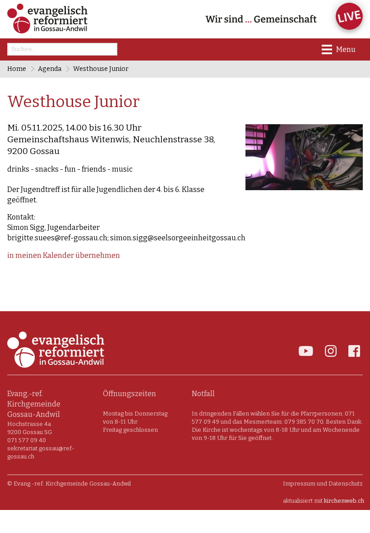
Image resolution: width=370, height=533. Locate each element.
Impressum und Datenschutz (323, 483)
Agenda (49, 69)
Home (16, 69)
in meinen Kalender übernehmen (63, 255)
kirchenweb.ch (344, 500)
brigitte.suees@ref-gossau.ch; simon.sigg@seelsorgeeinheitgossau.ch (126, 238)
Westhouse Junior (101, 69)
